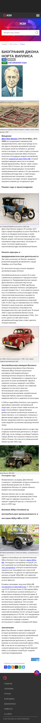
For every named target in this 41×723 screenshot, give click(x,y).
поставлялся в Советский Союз (14, 587)
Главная (4, 44)
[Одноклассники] (12, 667)
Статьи (7, 694)
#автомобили (14, 63)
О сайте (8, 714)
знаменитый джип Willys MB (19, 159)
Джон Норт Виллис (9, 139)
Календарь (9, 699)
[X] (16, 667)
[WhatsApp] (19, 667)
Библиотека (10, 704)
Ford (3, 410)
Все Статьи (13, 44)
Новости (8, 709)
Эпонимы (8, 689)
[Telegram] (23, 667)
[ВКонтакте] (9, 667)
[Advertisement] (20, 6)
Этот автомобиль (8, 567)
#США (24, 63)
